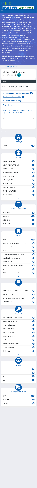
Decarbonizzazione (18, 325)
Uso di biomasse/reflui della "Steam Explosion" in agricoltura (17, 111)
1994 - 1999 (18, 224)
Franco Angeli (18, 247)
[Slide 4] (21, 126)
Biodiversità (18, 351)
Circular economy (18, 332)
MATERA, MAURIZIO (18, 191)
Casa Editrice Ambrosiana (18, 258)
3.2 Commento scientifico (12, 97)
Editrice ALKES (18, 262)
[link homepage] (6, 3)
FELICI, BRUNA (18, 184)
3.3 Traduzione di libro (11, 101)
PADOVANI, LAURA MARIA (18, 165)
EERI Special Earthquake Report (18, 298)
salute (18, 340)
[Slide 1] (12, 126)
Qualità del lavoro (18, 336)
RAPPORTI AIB (18, 302)
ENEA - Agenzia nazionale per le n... (18, 243)
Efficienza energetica (18, 321)
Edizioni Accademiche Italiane (18, 265)
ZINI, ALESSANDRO (18, 195)
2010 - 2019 (18, 216)
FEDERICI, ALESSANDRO (18, 172)
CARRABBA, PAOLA (18, 161)
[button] (18, 198)
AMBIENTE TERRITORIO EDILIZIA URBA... (18, 291)
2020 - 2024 (18, 213)
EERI (18, 269)
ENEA (18, 239)
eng (18, 380)
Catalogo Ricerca (11, 67)
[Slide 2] (15, 126)
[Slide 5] (25, 126)
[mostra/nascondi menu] (2, 11)
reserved (18, 403)
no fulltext (18, 399)
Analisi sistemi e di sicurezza (18, 318)
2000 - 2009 (18, 220)
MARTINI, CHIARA (18, 176)
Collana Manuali (18, 294)
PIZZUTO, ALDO (18, 180)
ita (18, 373)
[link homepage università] (18, 7)
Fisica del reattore (18, 329)
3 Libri (18, 146)
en (18, 376)
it (18, 369)
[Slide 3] (18, 126)
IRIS (2, 67)
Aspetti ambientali (18, 347)
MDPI (18, 251)
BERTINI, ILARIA (18, 169)
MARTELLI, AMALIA (18, 187)
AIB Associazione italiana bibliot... (18, 254)
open (18, 396)
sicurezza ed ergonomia (18, 344)
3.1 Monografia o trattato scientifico (16, 93)
